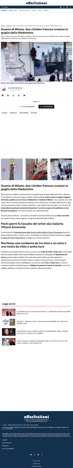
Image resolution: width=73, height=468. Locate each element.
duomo (4, 113)
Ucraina (34, 10)
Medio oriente (13, 10)
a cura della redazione (15, 88)
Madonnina (24, 113)
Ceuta (40, 10)
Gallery (8, 26)
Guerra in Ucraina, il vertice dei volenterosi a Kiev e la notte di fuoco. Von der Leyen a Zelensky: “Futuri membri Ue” (42, 342)
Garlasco (46, 10)
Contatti (4, 440)
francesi (13, 113)
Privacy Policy (36, 461)
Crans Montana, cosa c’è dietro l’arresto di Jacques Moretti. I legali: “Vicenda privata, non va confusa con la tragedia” (42, 332)
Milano (34, 113)
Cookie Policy (36, 463)
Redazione (5, 446)
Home (3, 26)
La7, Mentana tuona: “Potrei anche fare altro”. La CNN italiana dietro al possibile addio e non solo (43, 313)
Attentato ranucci (24, 10)
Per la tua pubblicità (8, 448)
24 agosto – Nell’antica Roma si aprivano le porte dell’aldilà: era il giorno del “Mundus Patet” (42, 322)
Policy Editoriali (6, 443)
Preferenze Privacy (36, 466)
